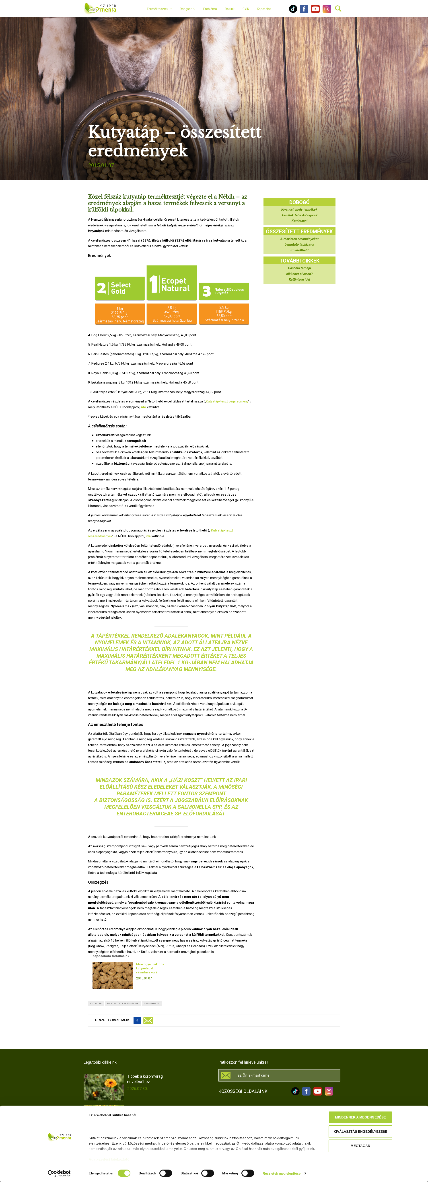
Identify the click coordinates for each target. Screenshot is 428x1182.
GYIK (246, 9)
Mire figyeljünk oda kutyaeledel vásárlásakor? (150, 968)
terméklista (151, 1003)
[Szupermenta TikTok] (293, 12)
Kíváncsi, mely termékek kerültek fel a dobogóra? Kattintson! (299, 215)
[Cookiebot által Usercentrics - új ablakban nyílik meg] (59, 1173)
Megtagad (360, 1146)
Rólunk (230, 9)
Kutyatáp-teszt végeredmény (227, 401)
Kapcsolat (264, 9)
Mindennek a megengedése (360, 1117)
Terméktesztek (157, 9)
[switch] (165, 1173)
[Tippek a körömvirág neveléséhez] (104, 1087)
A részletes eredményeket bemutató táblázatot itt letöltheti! (299, 244)
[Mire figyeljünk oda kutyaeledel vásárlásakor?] (113, 975)
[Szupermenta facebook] (304, 12)
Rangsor (186, 9)
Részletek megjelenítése (281, 1173)
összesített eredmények (122, 1003)
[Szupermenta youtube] (314, 12)
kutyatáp (96, 1003)
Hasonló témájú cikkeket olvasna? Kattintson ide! (299, 273)
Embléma (210, 9)
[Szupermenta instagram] (325, 12)
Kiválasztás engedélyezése (360, 1131)
